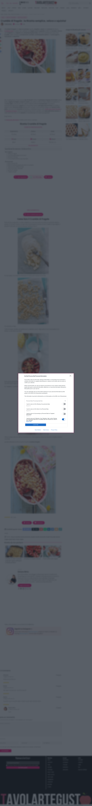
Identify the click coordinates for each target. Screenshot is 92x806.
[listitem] (46, 401)
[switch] (64, 404)
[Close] (71, 376)
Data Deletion (38, 429)
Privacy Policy (54, 429)
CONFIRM (35, 424)
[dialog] (46, 403)
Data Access (46, 429)
